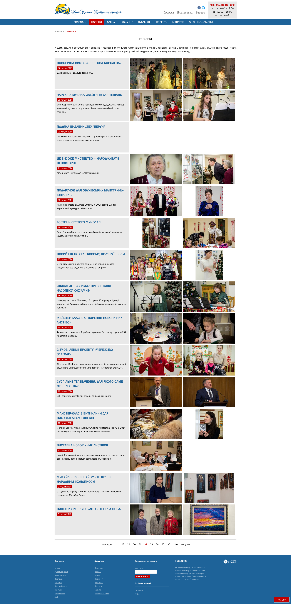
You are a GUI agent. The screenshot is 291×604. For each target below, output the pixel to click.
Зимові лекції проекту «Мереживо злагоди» (85, 352)
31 (140, 544)
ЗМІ (56, 597)
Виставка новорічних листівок (82, 445)
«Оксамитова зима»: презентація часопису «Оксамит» (84, 288)
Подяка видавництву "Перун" (81, 127)
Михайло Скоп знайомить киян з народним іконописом (84, 479)
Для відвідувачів (61, 571)
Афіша (111, 22)
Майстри (178, 22)
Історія (57, 568)
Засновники (60, 593)
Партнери (59, 579)
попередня (106, 544)
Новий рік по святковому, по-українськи (91, 254)
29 (128, 544)
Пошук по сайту (184, 12)
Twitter (137, 594)
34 (157, 544)
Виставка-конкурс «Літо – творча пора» (89, 509)
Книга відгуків (61, 586)
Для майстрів (60, 575)
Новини (96, 22)
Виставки (80, 22)
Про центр (169, 12)
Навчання (126, 22)
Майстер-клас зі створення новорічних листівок (89, 320)
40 (176, 544)
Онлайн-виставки (201, 22)
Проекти (161, 22)
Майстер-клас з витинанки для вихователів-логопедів (83, 415)
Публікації (144, 22)
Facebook (139, 590)
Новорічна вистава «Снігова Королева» (89, 63)
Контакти (200, 12)
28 (122, 544)
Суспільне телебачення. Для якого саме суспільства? (90, 384)
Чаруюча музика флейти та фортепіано (89, 95)
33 (151, 544)
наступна (185, 544)
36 (168, 544)
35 (163, 544)
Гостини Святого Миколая (79, 222)
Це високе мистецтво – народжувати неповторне (88, 161)
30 (134, 544)
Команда (58, 582)
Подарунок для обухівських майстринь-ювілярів (90, 192)
